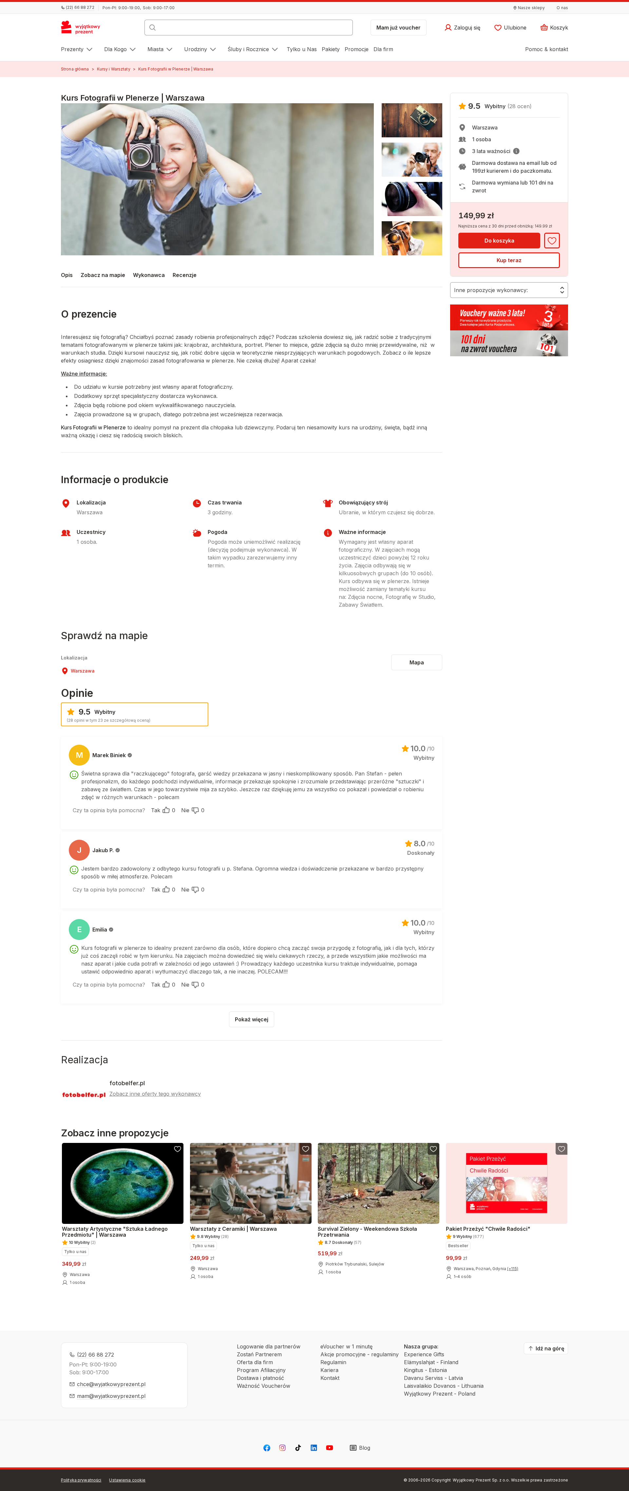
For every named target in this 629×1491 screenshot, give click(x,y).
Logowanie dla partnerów (268, 1346)
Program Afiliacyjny (261, 1370)
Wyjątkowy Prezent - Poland (439, 1393)
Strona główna (75, 69)
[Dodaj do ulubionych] (552, 240)
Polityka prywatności (81, 1480)
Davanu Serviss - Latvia (433, 1378)
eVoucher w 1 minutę (346, 1346)
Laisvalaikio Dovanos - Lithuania (444, 1386)
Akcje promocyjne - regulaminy (359, 1354)
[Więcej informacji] (516, 151)
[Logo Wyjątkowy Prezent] (84, 29)
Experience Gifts (424, 1354)
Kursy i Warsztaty (113, 69)
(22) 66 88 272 (95, 1354)
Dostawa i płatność (260, 1378)
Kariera (329, 1370)
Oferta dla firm (255, 1362)
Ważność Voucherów (263, 1386)
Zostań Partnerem (259, 1354)
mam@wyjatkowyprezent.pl (111, 1396)
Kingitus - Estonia (425, 1370)
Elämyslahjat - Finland (431, 1362)
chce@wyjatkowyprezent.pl (111, 1384)
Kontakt (329, 1378)
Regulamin (333, 1362)
